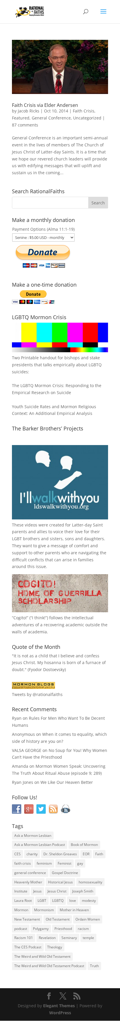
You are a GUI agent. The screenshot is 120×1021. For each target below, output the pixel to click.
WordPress (60, 1012)
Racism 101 (23, 937)
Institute (20, 891)
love (72, 900)
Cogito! (20, 617)
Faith (99, 853)
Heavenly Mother (28, 882)
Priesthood (63, 928)
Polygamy (41, 928)
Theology (54, 947)
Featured (20, 118)
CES (17, 853)
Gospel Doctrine (65, 872)
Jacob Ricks (28, 111)
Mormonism (44, 909)
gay (80, 863)
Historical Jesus (60, 882)
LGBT (17, 538)
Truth (94, 965)
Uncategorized (87, 118)
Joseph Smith (82, 891)
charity (32, 853)
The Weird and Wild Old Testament (42, 956)
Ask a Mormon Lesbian (32, 835)
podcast (20, 928)
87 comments (25, 125)
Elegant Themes (59, 1005)
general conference (30, 872)
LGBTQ (57, 900)
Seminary (69, 937)
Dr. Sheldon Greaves (60, 853)
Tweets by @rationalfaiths (37, 694)
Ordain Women (87, 919)
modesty (89, 900)
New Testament (27, 919)
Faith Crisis (83, 111)
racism (83, 928)
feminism (44, 863)
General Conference (51, 118)
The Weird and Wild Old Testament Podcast (49, 965)
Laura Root (23, 900)
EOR (86, 853)
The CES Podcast (27, 947)
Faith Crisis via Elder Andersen (45, 105)
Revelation (47, 937)
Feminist (64, 863)
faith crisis (22, 863)
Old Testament (58, 919)
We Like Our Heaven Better (66, 782)
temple (88, 937)
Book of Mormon (84, 844)
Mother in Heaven (74, 909)
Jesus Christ (56, 891)
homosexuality (90, 882)
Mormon (21, 909)
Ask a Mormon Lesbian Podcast (39, 844)
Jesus (37, 891)
